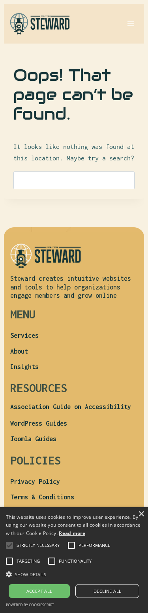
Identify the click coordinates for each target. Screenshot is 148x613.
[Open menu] (130, 23)
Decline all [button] (107, 591)
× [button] (141, 514)
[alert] (74, 560)
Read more (72, 533)
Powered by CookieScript (30, 604)
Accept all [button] (39, 591)
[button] (38, 545)
